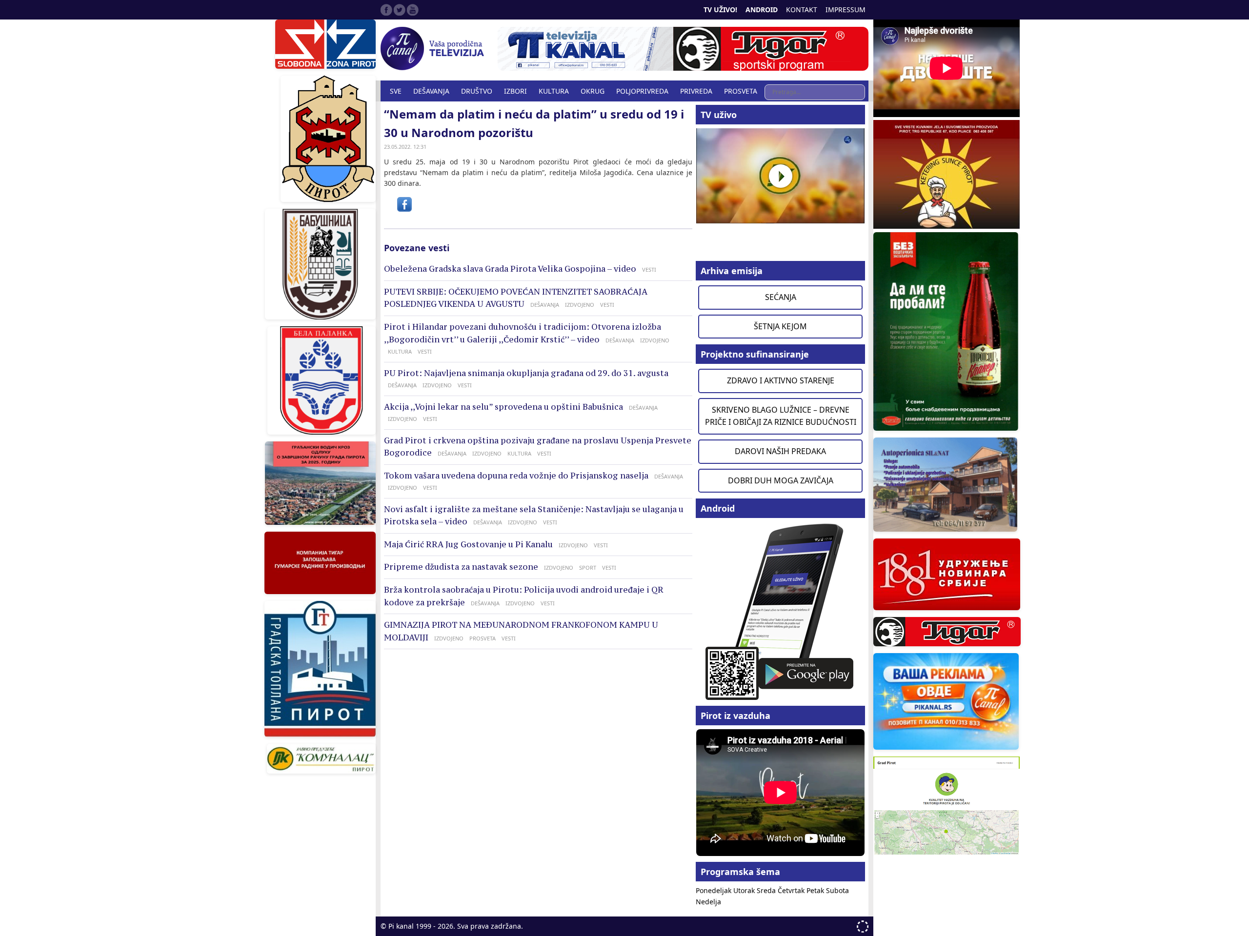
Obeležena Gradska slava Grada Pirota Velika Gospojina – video (510, 268)
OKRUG (592, 91)
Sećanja (780, 297)
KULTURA (554, 91)
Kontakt (801, 9)
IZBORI (515, 91)
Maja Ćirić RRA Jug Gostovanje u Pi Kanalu (468, 544)
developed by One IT (862, 926)
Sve (396, 91)
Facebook (386, 10)
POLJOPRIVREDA (642, 91)
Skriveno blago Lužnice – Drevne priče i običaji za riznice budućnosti (780, 416)
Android (761, 9)
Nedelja (708, 901)
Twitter (399, 10)
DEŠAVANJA (431, 91)
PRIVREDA (696, 91)
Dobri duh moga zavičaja (780, 480)
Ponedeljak (714, 890)
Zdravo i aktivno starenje (780, 380)
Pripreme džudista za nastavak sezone (461, 566)
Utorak (745, 890)
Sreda (767, 890)
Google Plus (413, 10)
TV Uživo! (720, 9)
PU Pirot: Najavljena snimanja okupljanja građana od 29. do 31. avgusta (526, 373)
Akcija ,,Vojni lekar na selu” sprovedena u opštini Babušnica (503, 406)
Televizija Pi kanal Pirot (434, 49)
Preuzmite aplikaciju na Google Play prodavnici (780, 611)
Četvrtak (792, 890)
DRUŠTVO (476, 91)
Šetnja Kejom (780, 326)
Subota (837, 890)
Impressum (846, 9)
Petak (816, 890)
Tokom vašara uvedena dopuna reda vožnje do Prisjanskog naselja (516, 475)
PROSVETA (740, 91)
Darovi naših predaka (780, 451)
